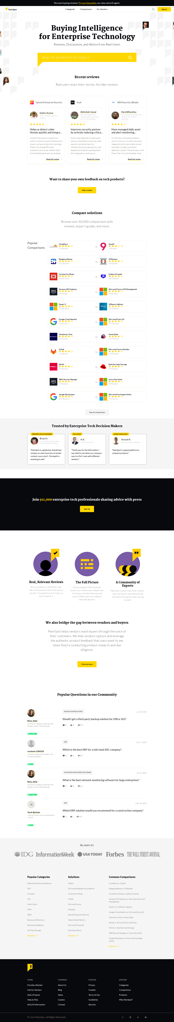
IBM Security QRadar (128, 102)
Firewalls (31, 894)
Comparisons (125, 990)
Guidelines (93, 999)
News (60, 995)
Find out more (87, 664)
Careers (61, 999)
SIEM (29, 915)
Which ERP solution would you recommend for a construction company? (103, 810)
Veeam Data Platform (76, 920)
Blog (60, 990)
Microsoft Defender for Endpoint (81, 888)
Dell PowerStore (74, 930)
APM (29, 909)
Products (123, 995)
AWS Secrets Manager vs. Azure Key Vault (125, 933)
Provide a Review (34, 985)
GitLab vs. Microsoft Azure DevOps (123, 922)
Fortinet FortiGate (75, 894)
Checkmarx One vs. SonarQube (121, 917)
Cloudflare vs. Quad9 (117, 883)
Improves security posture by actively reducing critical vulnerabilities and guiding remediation (86, 131)
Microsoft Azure (74, 904)
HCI (29, 899)
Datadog (71, 909)
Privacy (92, 985)
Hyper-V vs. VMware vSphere (120, 907)
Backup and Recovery (35, 920)
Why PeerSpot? (126, 999)
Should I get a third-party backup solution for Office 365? (94, 719)
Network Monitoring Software (39, 883)
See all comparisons (97, 412)
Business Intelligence (35, 925)
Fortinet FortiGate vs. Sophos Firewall (124, 894)
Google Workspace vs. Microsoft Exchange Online (125, 939)
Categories (124, 985)
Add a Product (33, 995)
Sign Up (87, 509)
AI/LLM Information (36, 1004)
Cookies (92, 990)
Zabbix (71, 883)
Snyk (79, 102)
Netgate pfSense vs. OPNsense (121, 888)
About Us (62, 985)
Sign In (164, 9)
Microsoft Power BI (76, 925)
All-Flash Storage (34, 930)
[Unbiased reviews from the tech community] (11, 9)
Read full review (52, 159)
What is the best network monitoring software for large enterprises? (101, 780)
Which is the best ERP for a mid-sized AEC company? (92, 749)
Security (92, 1004)
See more (31, 935)
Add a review (87, 190)
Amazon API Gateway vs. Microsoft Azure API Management (127, 900)
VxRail (70, 899)
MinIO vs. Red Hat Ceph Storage (121, 928)
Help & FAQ (32, 999)
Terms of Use (94, 995)
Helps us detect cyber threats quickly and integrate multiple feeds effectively (46, 131)
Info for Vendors (34, 990)
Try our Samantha (87, 3)
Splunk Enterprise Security (49, 102)
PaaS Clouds (32, 904)
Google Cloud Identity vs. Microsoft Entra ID (126, 912)
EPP (29, 888)
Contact (61, 1004)
